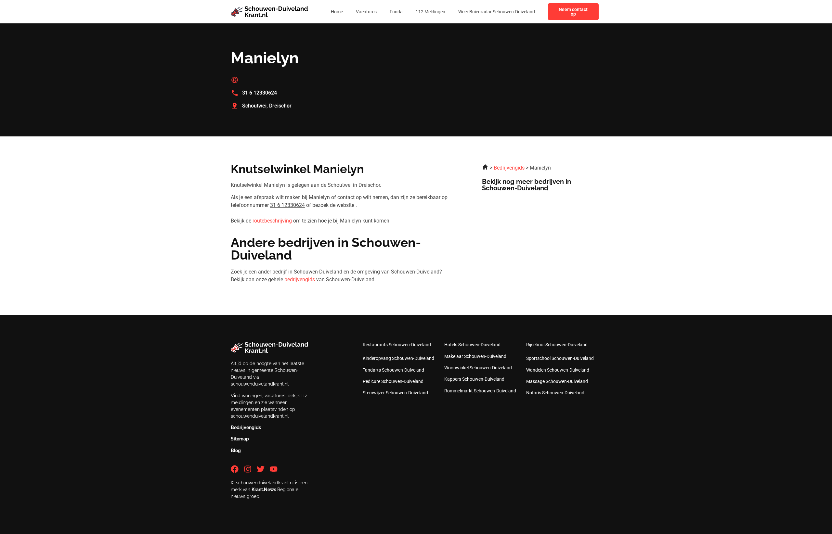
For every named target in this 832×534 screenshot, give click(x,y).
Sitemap (240, 438)
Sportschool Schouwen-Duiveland (560, 358)
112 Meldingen (430, 11)
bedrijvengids (299, 279)
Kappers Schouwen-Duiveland (474, 379)
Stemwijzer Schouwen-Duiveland (395, 392)
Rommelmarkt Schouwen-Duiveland (480, 390)
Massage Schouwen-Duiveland (557, 381)
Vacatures (366, 11)
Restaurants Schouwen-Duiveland (397, 344)
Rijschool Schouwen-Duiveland (557, 344)
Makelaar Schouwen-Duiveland (475, 356)
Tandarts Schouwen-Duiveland (393, 370)
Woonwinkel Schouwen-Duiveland (478, 367)
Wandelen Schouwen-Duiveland (557, 370)
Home (337, 11)
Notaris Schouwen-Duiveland (555, 392)
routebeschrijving (272, 221)
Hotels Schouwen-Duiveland (472, 344)
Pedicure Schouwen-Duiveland (393, 381)
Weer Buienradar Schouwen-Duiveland (496, 11)
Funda (396, 11)
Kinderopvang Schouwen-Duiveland (398, 358)
